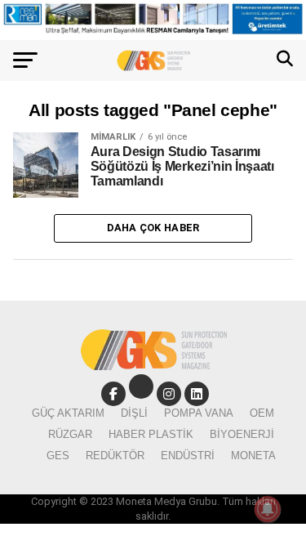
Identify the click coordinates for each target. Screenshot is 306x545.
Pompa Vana (198, 413)
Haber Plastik (151, 434)
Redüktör (115, 455)
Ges (58, 455)
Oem (262, 413)
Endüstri (188, 455)
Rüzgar (70, 434)
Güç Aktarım (68, 413)
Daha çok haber (153, 227)
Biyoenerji (242, 434)
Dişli (134, 413)
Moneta (253, 455)
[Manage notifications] (268, 509)
